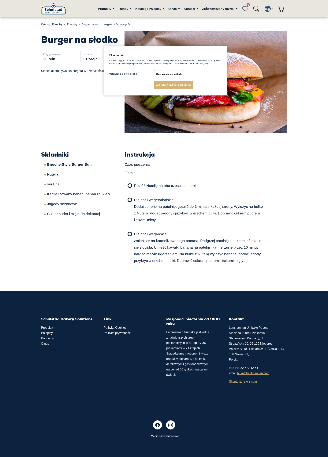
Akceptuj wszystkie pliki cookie (173, 85)
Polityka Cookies (115, 327)
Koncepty (47, 338)
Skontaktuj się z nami (243, 381)
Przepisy (47, 333)
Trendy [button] (123, 8)
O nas (45, 343)
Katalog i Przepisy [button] (148, 8)
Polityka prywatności (117, 333)
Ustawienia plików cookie (123, 74)
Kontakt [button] (190, 8)
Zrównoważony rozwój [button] (218, 8)
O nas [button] (172, 8)
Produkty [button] (105, 8)
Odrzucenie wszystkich (169, 74)
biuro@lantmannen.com (253, 373)
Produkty (47, 327)
